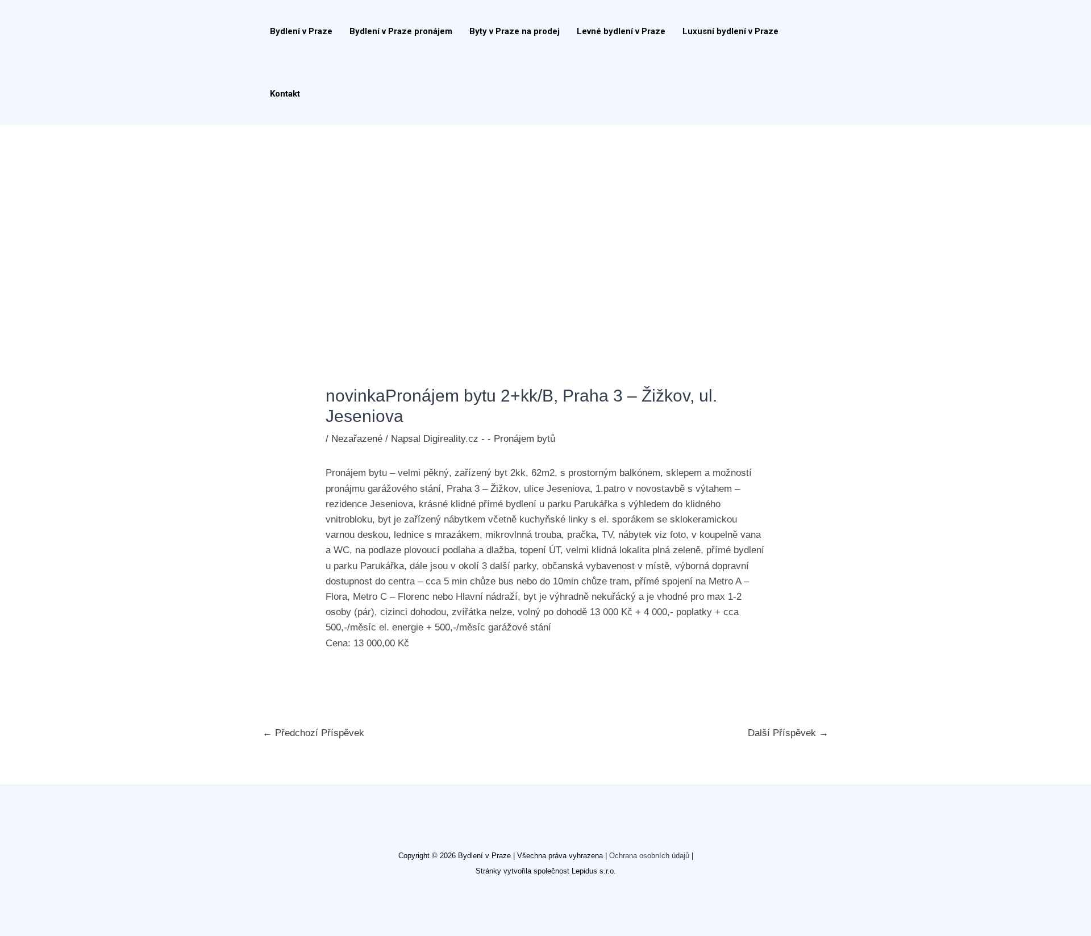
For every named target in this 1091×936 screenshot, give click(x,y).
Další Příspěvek (788, 733)
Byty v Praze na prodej (514, 31)
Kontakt (285, 94)
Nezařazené (356, 438)
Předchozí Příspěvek (313, 733)
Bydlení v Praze (301, 31)
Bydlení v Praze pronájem (400, 31)
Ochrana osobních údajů (649, 855)
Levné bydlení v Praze (621, 31)
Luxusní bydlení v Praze (730, 31)
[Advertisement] (545, 210)
